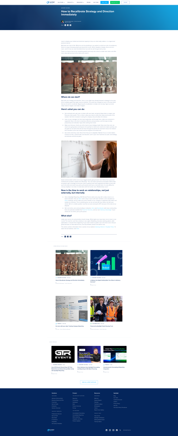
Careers (115, 401)
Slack (80, 198)
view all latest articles (89, 382)
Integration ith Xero (77, 419)
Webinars (96, 398)
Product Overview (77, 406)
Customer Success (118, 399)
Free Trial (104, 2)
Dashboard (75, 402)
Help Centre (97, 415)
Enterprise (54, 406)
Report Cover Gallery (99, 410)
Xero (93, 208)
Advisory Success (62, 277)
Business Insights (57, 364)
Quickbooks (100, 208)
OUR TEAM (95, 2)
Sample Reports (98, 400)
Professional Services (57, 413)
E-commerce (55, 419)
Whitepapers (97, 406)
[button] (61, 2)
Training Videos (98, 421)
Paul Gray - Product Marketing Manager (63, 329)
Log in (125, 2)
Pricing (74, 408)
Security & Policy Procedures (120, 407)
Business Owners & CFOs (58, 400)
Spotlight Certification (99, 417)
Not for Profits (55, 404)
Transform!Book (98, 404)
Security (115, 405)
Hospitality (54, 421)
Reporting (75, 398)
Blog (115, 395)
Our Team (116, 397)
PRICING (89, 2)
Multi (74, 404)
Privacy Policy (117, 403)
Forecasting (75, 400)
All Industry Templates (57, 423)
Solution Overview (56, 408)
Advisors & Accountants (57, 398)
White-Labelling (76, 417)
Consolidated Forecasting (78, 413)
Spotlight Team (93, 285)
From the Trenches (87, 210)
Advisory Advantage (105, 210)
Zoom (66, 200)
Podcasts (96, 402)
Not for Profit (55, 415)
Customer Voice (96, 323)
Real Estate (54, 417)
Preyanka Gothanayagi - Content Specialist (73, 21)
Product (60, 323)
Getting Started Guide (99, 419)
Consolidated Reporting (78, 415)
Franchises (54, 402)
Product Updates (76, 421)
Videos (96, 408)
